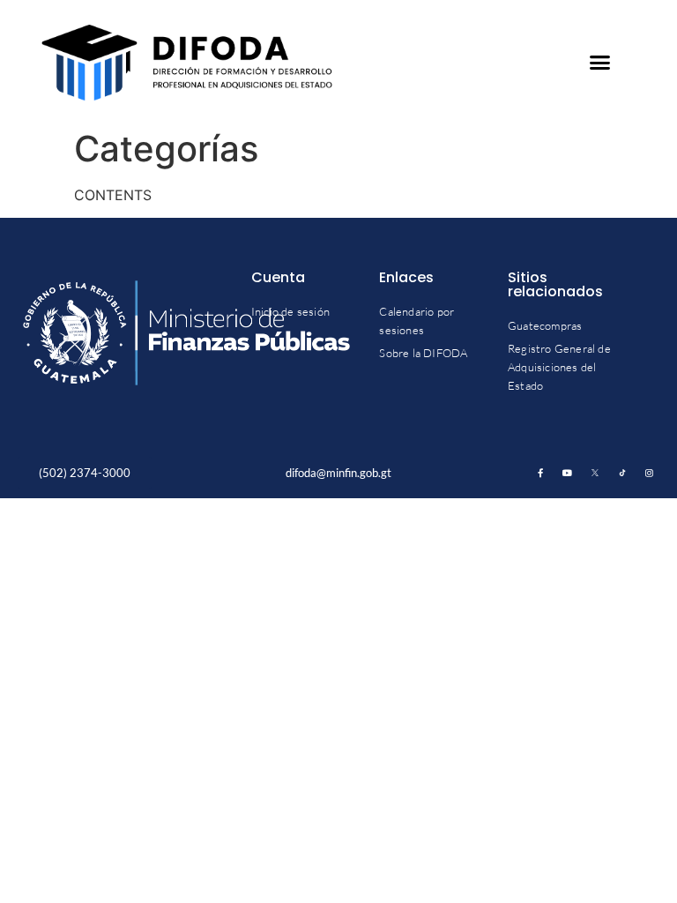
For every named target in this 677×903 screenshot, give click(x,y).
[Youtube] (567, 472)
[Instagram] (649, 472)
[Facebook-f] (540, 472)
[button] (600, 62)
